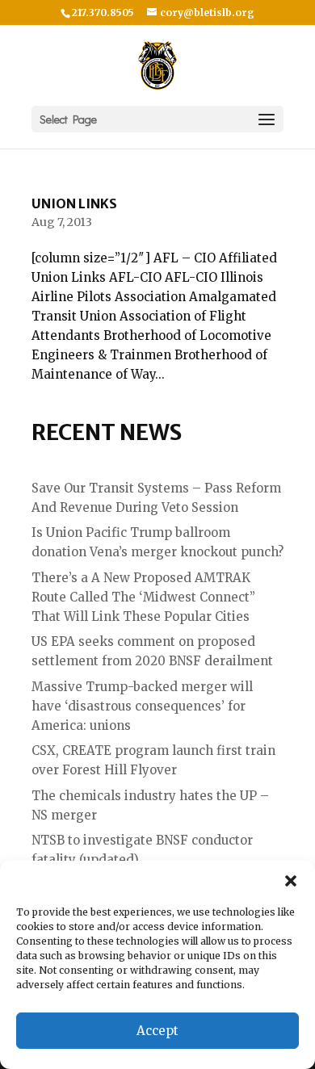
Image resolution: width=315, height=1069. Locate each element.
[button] (291, 881)
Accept (157, 1030)
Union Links (74, 203)
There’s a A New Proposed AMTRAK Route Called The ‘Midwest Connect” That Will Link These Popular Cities (143, 597)
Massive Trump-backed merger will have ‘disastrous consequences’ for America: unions (142, 706)
